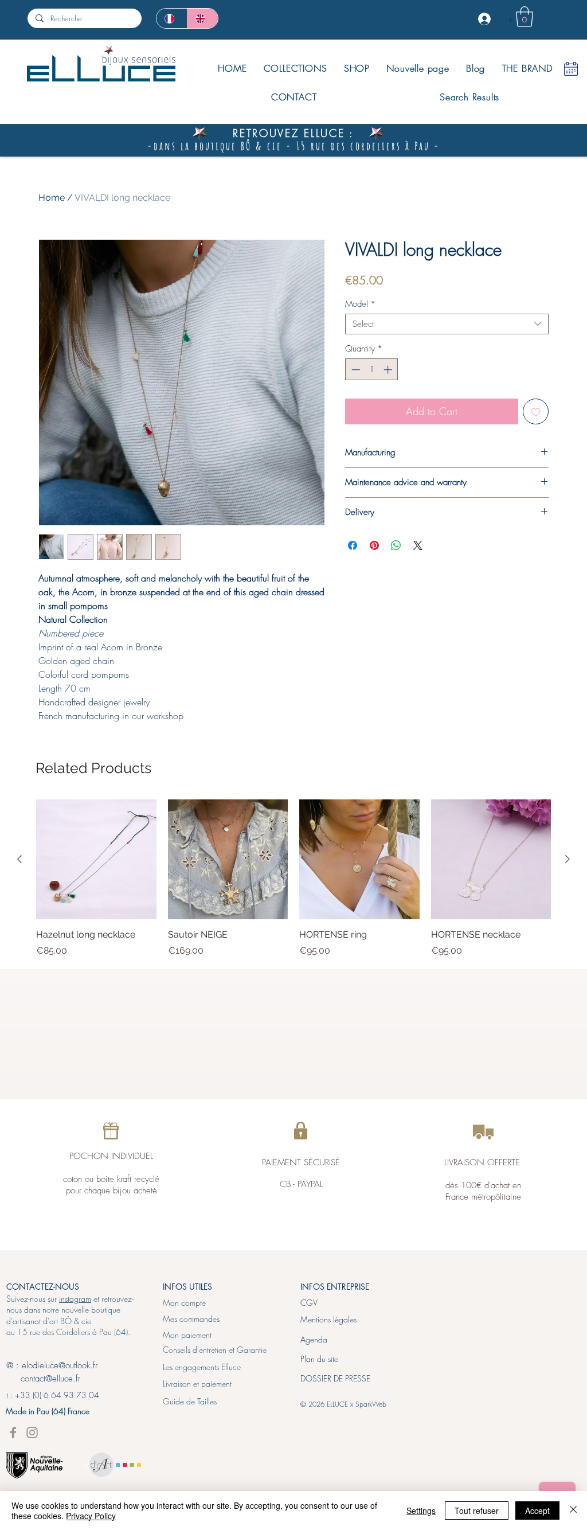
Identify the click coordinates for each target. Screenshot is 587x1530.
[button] (524, 16)
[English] (202, 18)
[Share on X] (418, 545)
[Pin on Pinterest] (374, 545)
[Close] (573, 1510)
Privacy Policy (91, 1515)
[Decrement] (354, 369)
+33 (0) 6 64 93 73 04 (57, 1395)
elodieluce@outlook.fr (59, 1365)
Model (360, 304)
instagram (75, 1298)
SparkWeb (370, 1404)
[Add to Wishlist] (536, 411)
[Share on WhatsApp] (396, 545)
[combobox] (447, 324)
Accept (537, 1510)
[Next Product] (567, 859)
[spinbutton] (371, 369)
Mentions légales (328, 1319)
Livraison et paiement (197, 1383)
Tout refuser (477, 1510)
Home (51, 197)
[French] (171, 18)
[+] (485, 19)
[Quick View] (96, 859)
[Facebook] (13, 1432)
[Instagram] (32, 1432)
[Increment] (389, 369)
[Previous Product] (19, 859)
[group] (293, 878)
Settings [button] (421, 1510)
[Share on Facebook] (352, 545)
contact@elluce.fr (43, 1378)
